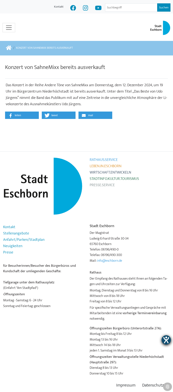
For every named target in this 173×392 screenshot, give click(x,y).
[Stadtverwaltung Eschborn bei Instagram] (86, 9)
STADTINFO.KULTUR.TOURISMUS (114, 179)
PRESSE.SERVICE (102, 185)
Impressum (125, 385)
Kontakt (59, 6)
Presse (8, 252)
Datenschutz (153, 385)
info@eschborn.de (109, 260)
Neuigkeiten (12, 246)
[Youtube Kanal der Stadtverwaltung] (98, 9)
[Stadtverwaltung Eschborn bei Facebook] (73, 9)
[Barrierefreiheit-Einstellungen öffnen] (166, 340)
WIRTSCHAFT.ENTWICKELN (110, 172)
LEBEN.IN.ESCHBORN (106, 166)
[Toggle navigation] (9, 27)
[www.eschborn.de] (9, 48)
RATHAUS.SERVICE (104, 160)
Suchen (164, 7)
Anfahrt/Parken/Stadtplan (24, 240)
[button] (22, 115)
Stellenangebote (16, 233)
